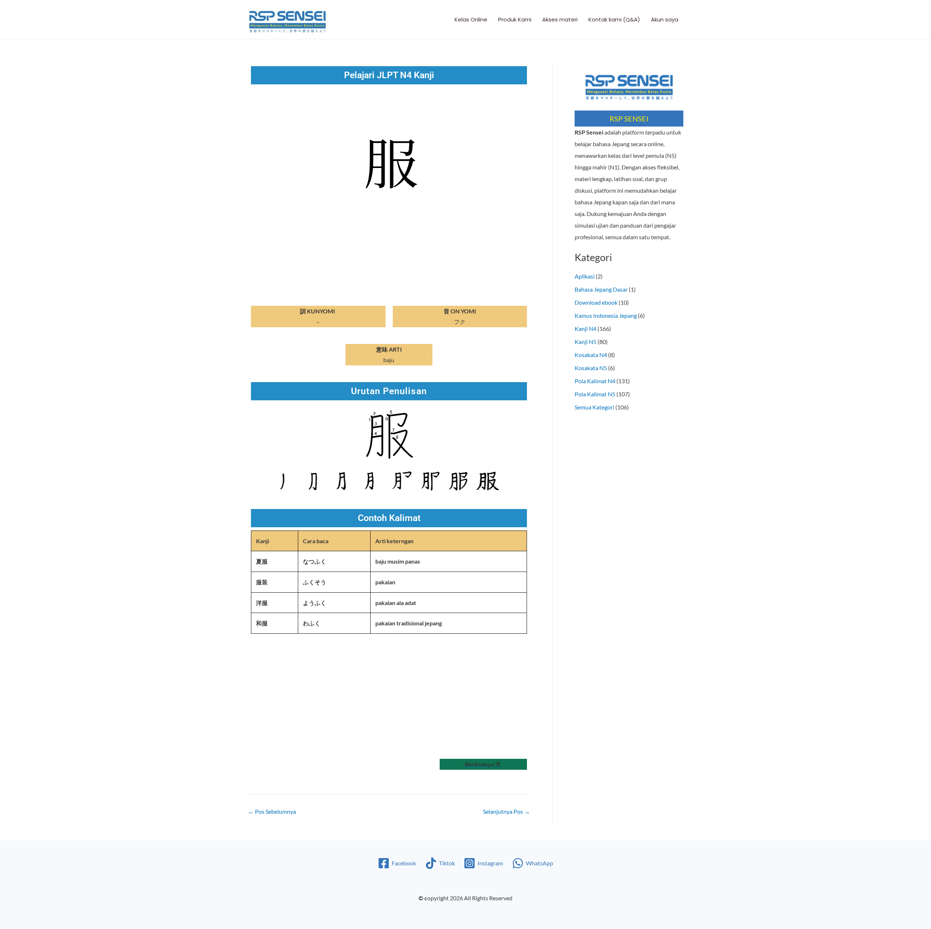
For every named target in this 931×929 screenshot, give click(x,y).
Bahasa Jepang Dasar (601, 289)
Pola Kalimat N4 (595, 380)
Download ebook (596, 302)
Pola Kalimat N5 (595, 394)
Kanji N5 (585, 341)
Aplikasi (585, 276)
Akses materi (560, 19)
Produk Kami (514, 19)
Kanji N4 (585, 328)
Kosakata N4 (591, 354)
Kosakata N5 (591, 367)
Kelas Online (471, 19)
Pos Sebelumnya (272, 811)
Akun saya (664, 19)
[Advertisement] (318, 701)
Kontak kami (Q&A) (614, 19)
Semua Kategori (594, 407)
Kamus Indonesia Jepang (606, 315)
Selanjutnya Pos (506, 811)
